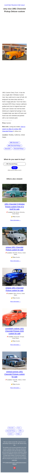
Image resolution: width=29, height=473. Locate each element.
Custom (10, 433)
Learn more (14, 460)
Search (14, 167)
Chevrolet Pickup (18, 148)
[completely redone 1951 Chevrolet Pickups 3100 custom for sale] (14, 326)
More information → (15, 220)
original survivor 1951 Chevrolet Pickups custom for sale (14, 374)
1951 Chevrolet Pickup (14, 145)
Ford (18, 427)
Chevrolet (7, 148)
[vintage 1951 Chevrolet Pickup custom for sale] (14, 285)
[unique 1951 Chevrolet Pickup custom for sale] (14, 244)
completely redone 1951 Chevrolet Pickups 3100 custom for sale (14, 331)
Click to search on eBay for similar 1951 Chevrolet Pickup (13, 129)
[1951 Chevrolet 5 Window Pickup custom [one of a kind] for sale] (14, 201)
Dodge (18, 433)
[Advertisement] (14, 28)
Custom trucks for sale (14, 5)
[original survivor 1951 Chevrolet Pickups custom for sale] (14, 369)
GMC (20, 430)
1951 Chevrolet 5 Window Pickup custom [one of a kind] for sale (15, 206)
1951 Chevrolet (14, 142)
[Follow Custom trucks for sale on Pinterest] (14, 468)
